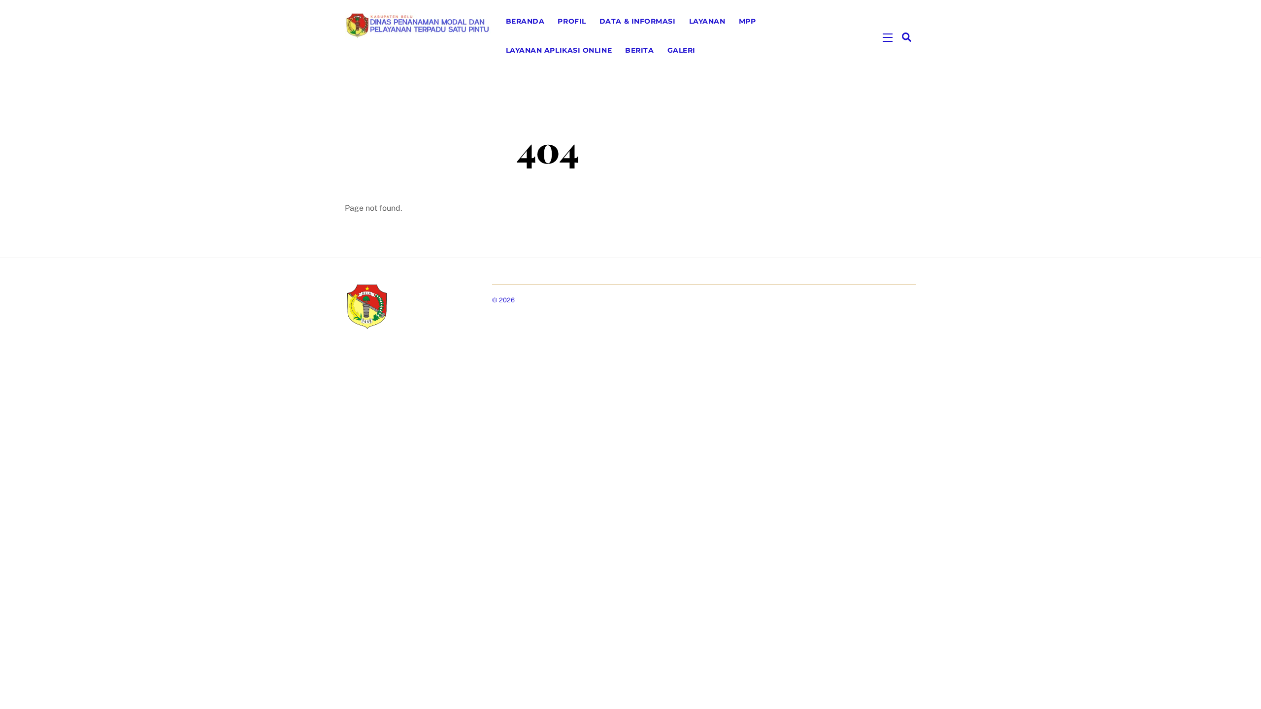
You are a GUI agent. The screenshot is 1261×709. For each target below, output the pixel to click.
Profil (572, 21)
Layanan (707, 21)
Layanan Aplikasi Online (559, 50)
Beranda (525, 21)
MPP (747, 21)
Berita (639, 50)
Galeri (681, 50)
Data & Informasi (637, 21)
